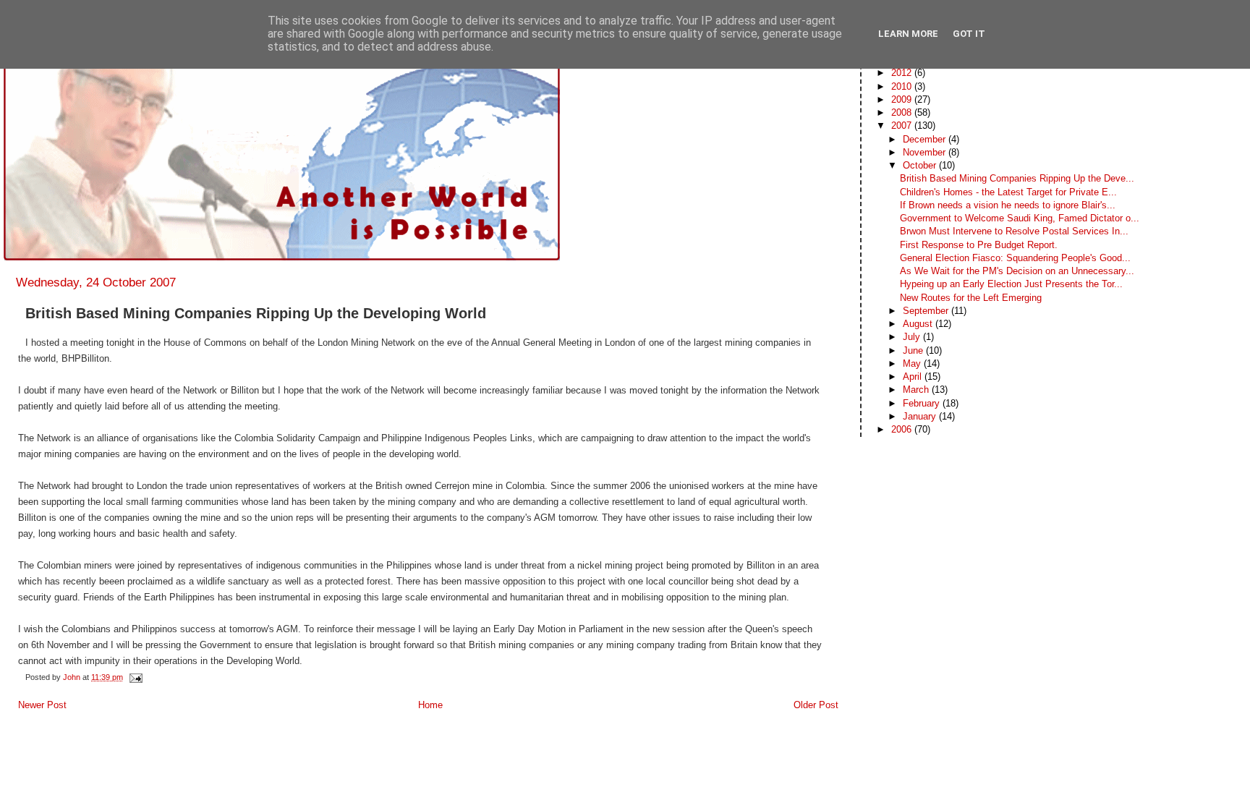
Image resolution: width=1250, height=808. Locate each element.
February (923, 403)
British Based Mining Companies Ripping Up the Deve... (1017, 178)
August (919, 323)
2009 (902, 99)
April (913, 376)
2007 (902, 125)
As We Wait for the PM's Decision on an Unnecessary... (1017, 270)
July (913, 336)
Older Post (816, 704)
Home (430, 704)
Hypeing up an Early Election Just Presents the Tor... (1011, 283)
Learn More (908, 33)
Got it (969, 33)
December (925, 139)
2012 (902, 72)
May (913, 363)
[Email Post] (135, 677)
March (917, 389)
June (914, 350)
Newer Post (42, 704)
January (921, 416)
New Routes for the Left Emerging (971, 297)
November (925, 152)
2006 (902, 429)
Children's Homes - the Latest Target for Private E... (1008, 192)
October (921, 165)
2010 (902, 86)
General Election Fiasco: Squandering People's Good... (1015, 257)
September (927, 310)
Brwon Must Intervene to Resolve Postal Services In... (1014, 231)
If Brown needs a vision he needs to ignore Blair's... (1007, 205)
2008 (902, 112)
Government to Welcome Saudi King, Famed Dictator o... (1019, 218)
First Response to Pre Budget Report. (979, 244)
